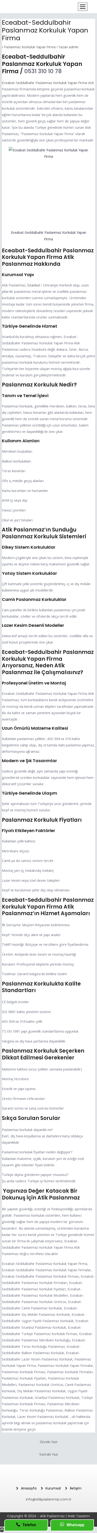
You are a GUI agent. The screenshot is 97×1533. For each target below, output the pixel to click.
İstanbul (33, 285)
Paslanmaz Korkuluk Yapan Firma (30, 46)
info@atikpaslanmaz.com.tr (48, 1499)
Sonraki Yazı (48, 1454)
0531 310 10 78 (43, 71)
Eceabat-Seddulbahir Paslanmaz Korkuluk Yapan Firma (44, 82)
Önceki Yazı (48, 1441)
